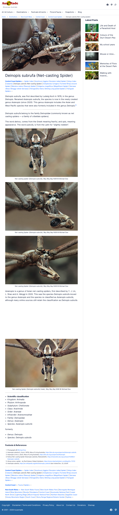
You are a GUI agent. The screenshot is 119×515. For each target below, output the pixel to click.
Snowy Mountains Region (15, 497)
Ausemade (18, 510)
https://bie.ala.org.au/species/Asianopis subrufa (61, 452)
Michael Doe (22, 450)
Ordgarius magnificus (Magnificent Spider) (52, 86)
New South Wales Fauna (30, 490)
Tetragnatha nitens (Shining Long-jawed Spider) (47, 89)
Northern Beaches (57, 495)
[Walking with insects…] (92, 75)
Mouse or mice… (107, 54)
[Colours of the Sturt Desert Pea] (92, 37)
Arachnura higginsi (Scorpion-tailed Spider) (50, 81)
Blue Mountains (16, 492)
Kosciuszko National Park (60, 492)
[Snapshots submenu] (75, 12)
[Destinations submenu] (28, 12)
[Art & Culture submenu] (13, 12)
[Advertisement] (41, 320)
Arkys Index (72, 81)
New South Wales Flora (49, 490)
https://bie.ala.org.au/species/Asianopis (52, 454)
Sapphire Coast (71, 495)
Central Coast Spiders (13, 81)
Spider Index (28, 81)
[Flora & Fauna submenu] (62, 12)
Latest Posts (91, 20)
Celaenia (9, 84)
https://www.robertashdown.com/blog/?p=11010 (59, 461)
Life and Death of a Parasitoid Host (108, 26)
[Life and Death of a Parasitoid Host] (92, 28)
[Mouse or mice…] (92, 56)
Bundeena (34, 492)
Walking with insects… (105, 74)
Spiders (27, 485)
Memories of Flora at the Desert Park (108, 64)
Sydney (68, 497)
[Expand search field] (116, 5)
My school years (107, 44)
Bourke (26, 492)
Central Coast (10, 485)
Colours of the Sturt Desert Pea (107, 36)
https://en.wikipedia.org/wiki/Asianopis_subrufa (35, 463)
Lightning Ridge (21, 495)
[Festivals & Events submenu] (47, 12)
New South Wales (11, 490)
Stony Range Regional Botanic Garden (51, 497)
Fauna (20, 485)
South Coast (30, 497)
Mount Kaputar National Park (39, 495)
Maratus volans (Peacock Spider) (24, 86)
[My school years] (92, 47)
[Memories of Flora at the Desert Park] (92, 66)
